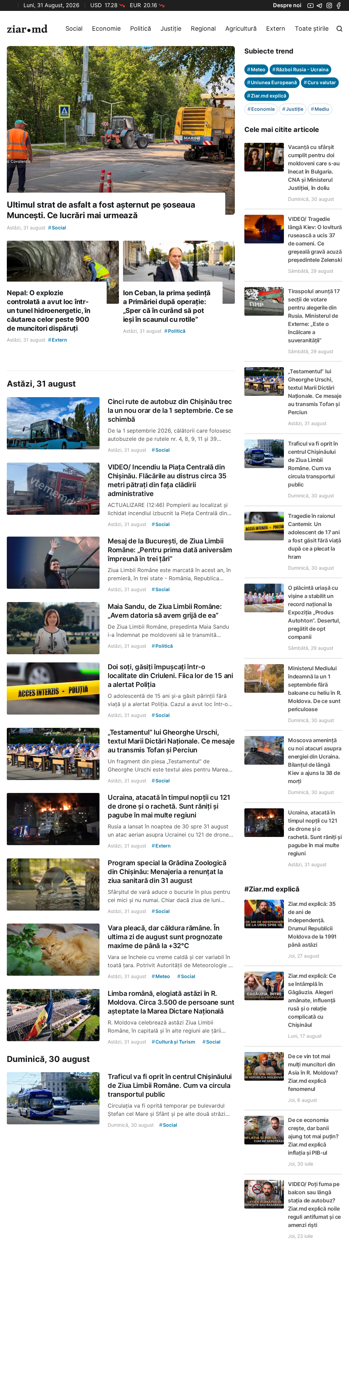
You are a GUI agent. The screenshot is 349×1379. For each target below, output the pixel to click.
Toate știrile (312, 28)
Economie (106, 28)
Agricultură (241, 28)
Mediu (320, 109)
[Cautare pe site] (339, 28)
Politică (140, 28)
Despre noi (287, 5)
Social (73, 28)
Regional (203, 28)
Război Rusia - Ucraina (300, 69)
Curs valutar (320, 82)
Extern (275, 28)
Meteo (256, 69)
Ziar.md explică (266, 95)
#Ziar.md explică (272, 889)
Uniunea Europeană (272, 82)
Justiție (171, 28)
